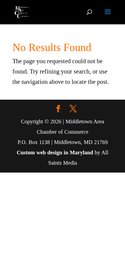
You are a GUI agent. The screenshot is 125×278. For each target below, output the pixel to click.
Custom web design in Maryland (55, 152)
